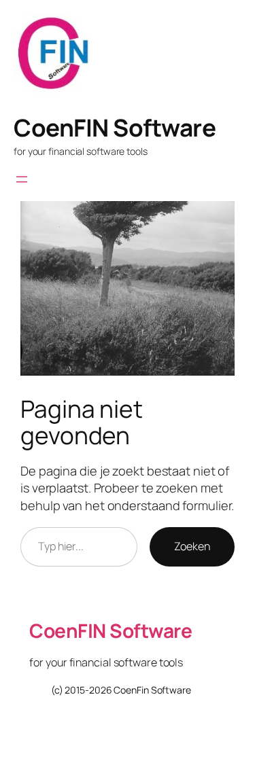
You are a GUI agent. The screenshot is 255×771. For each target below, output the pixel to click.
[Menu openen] (22, 179)
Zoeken (192, 546)
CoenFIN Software (115, 127)
